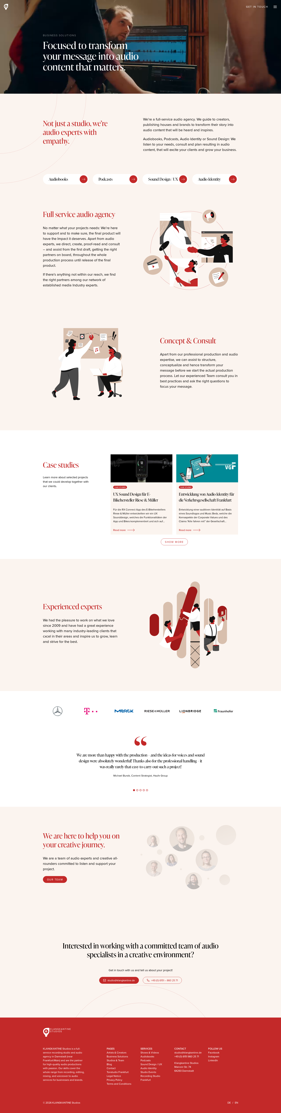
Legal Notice (114, 1076)
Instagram (213, 1056)
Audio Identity (209, 179)
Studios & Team (115, 1060)
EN (236, 1102)
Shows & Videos (149, 1052)
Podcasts (106, 179)
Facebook (213, 1052)
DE (229, 1102)
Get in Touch (257, 6)
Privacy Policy (114, 1080)
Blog (109, 1064)
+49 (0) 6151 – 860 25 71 (164, 980)
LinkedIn (213, 1060)
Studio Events (148, 1072)
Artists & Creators (173, 7)
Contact (111, 1068)
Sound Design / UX (163, 179)
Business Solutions (220, 7)
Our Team (55, 879)
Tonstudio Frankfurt (118, 1072)
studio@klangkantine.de (121, 980)
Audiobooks (58, 179)
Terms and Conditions (119, 1084)
